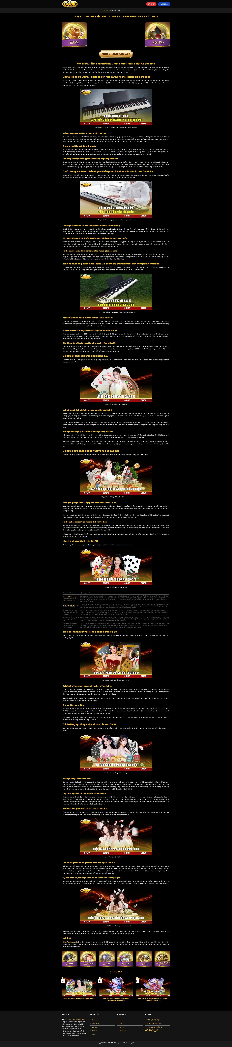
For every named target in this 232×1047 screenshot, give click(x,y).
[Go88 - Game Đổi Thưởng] (80, 4)
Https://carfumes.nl (70, 942)
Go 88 (74, 67)
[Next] (170, 992)
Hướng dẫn (115, 11)
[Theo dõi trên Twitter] (146, 1030)
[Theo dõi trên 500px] (156, 1030)
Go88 (105, 11)
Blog (125, 11)
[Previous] (61, 992)
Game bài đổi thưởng (69, 597)
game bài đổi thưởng (79, 1019)
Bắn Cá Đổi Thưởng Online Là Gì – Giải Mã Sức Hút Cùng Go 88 (153, 999)
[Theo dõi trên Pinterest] (150, 1030)
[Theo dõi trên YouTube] (153, 1030)
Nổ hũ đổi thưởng (68, 605)
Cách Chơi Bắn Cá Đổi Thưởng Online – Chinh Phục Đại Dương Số (116, 999)
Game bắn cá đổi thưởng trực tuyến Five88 (79, 998)
